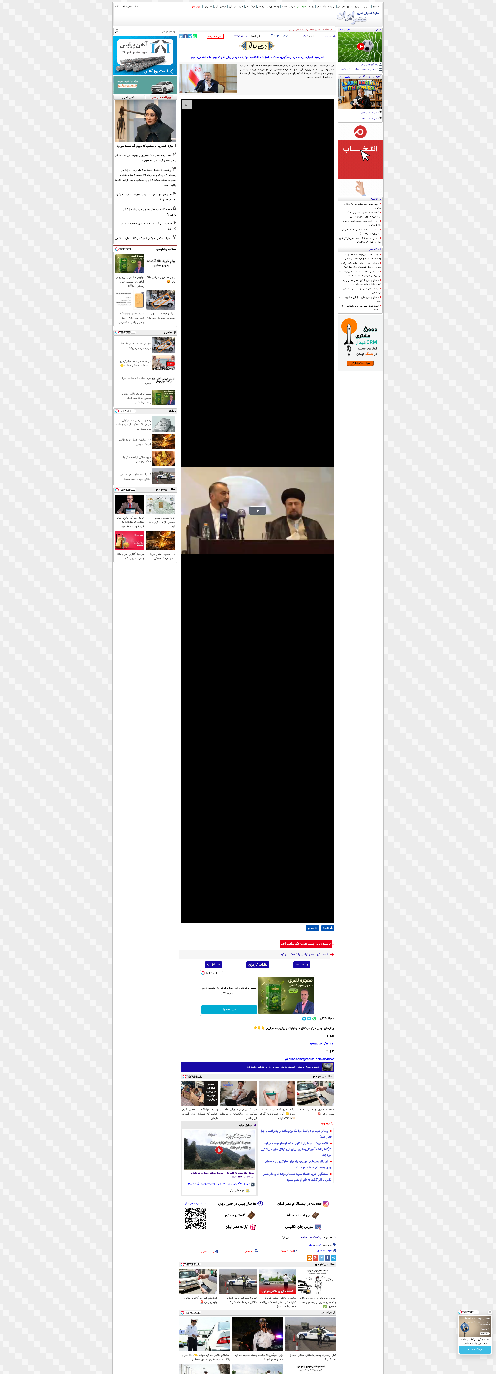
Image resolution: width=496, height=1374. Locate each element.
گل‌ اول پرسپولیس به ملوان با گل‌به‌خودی (359, 69)
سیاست (328, 36)
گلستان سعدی (235, 1215)
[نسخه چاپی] (272, 35)
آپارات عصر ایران (237, 1227)
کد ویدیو (313, 927)
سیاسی (292, 6)
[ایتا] (309, 1258)
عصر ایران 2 (207, 6)
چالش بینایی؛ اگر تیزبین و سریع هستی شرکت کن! (362, 291)
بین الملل (260, 6)
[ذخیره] (278, 36)
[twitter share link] (181, 36)
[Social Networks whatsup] (314, 1019)
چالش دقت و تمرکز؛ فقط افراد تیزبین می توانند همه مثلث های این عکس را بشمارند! (361, 256)
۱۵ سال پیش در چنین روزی (237, 1204)
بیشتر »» (345, 29)
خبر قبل (215, 964)
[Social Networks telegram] (304, 1019)
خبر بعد (299, 964)
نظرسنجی (341, 6)
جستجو (350, 6)
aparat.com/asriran (321, 1044)
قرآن (230, 6)
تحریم (318, 1245)
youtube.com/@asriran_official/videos (309, 1059)
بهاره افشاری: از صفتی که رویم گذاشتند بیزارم (145, 146)
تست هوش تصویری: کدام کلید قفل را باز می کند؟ (361, 308)
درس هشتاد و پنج (370, 113)
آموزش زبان (196, 6)
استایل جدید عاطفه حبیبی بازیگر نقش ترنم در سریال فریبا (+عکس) (360, 231)
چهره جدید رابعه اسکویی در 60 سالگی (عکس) (362, 206)
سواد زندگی (301, 6)
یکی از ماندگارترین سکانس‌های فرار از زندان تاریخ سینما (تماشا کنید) (219, 1184)
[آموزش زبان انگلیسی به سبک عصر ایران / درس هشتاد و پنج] (360, 94)
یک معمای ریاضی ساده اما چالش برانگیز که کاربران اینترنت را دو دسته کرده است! (360, 273)
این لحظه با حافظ (298, 1215)
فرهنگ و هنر (250, 6)
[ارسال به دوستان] (275, 35)
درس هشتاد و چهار (370, 118)
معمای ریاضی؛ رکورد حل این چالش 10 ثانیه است (360, 299)
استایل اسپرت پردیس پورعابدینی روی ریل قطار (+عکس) (361, 223)
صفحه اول (376, 6)
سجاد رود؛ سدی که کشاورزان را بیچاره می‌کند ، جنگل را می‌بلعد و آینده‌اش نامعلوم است (222, 1175)
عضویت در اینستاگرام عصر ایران (299, 1204)
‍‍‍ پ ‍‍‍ (285, 35)
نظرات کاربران (257, 965)
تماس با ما (366, 6)
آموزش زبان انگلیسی (299, 1227)
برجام (311, 1245)
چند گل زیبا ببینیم (370, 64)
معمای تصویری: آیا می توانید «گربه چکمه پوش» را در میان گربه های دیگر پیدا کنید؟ (361, 265)
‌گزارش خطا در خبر (215, 36)
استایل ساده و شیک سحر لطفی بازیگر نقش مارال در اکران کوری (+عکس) (360, 240)
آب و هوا (331, 6)
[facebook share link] (185, 36)
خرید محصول (229, 1009)
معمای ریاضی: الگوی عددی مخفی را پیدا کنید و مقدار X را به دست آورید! (361, 282)
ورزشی (269, 6)
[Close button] (490, 1312)
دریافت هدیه (475, 1350)
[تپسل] (203, 973)
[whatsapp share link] (195, 36)
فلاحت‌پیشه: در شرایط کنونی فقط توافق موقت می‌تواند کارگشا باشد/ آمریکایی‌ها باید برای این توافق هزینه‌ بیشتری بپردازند (296, 1149)
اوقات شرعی (321, 6)
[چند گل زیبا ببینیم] (360, 47)
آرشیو (357, 6)
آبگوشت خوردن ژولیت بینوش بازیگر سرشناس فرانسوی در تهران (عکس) (363, 214)
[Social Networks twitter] (309, 1019)
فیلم (216, 6)
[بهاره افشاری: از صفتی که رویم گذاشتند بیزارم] (145, 121)
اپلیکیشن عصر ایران (195, 1203)
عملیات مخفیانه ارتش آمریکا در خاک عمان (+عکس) (143, 238)
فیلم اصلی (328, 937)
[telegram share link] (190, 36)
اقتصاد (284, 6)
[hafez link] (257, 45)
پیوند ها (311, 6)
